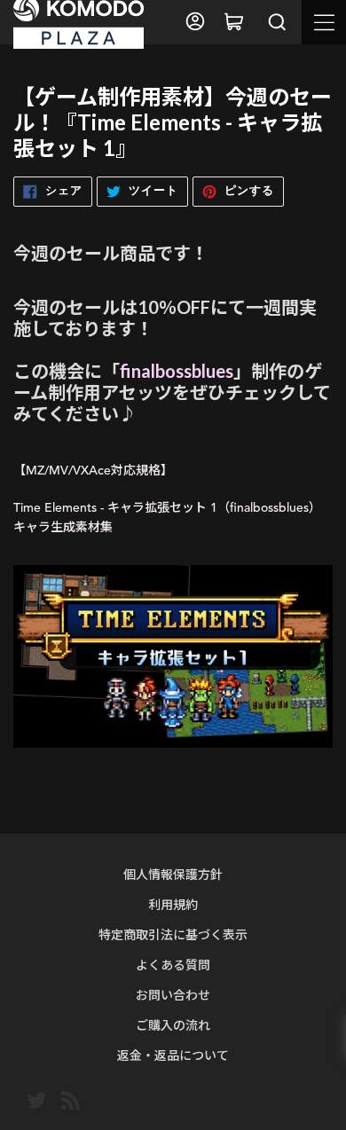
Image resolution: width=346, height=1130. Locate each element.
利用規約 (173, 904)
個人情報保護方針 (173, 874)
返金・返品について (173, 1055)
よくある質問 (173, 964)
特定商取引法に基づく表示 (173, 934)
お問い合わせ (173, 994)
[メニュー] (324, 22)
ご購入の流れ (173, 1024)
